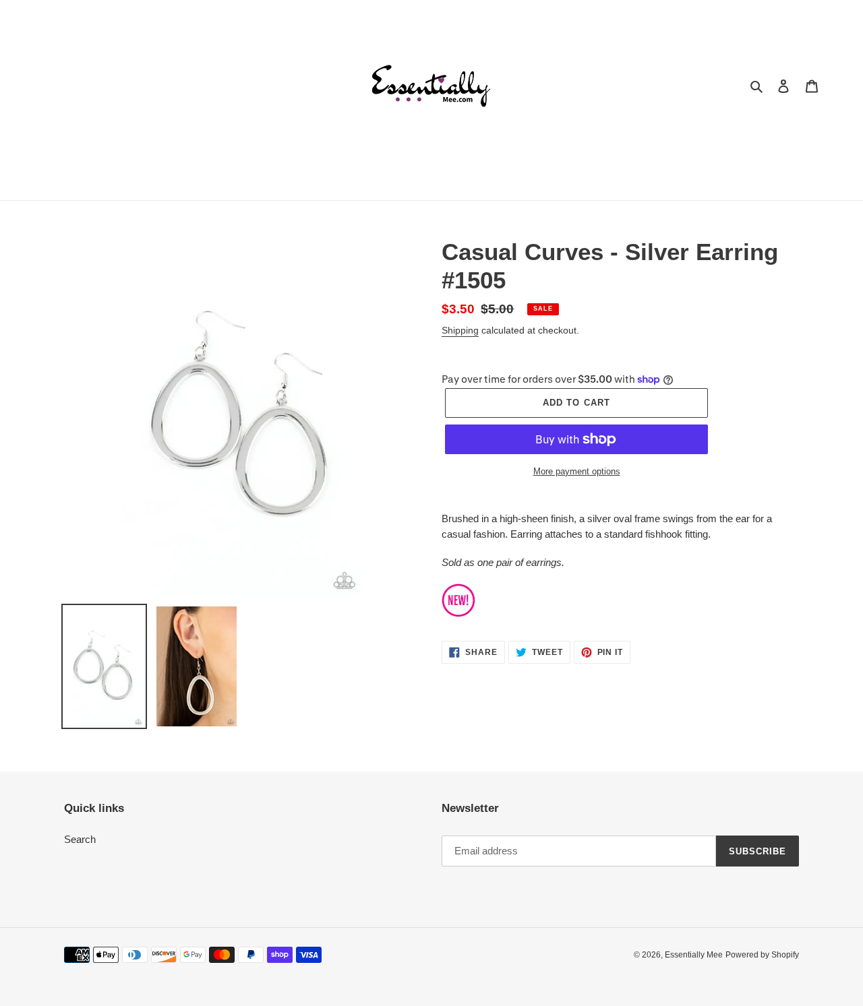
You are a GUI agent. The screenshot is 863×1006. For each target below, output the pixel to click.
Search (80, 839)
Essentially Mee (694, 955)
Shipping (460, 330)
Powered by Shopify (762, 955)
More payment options (576, 471)
